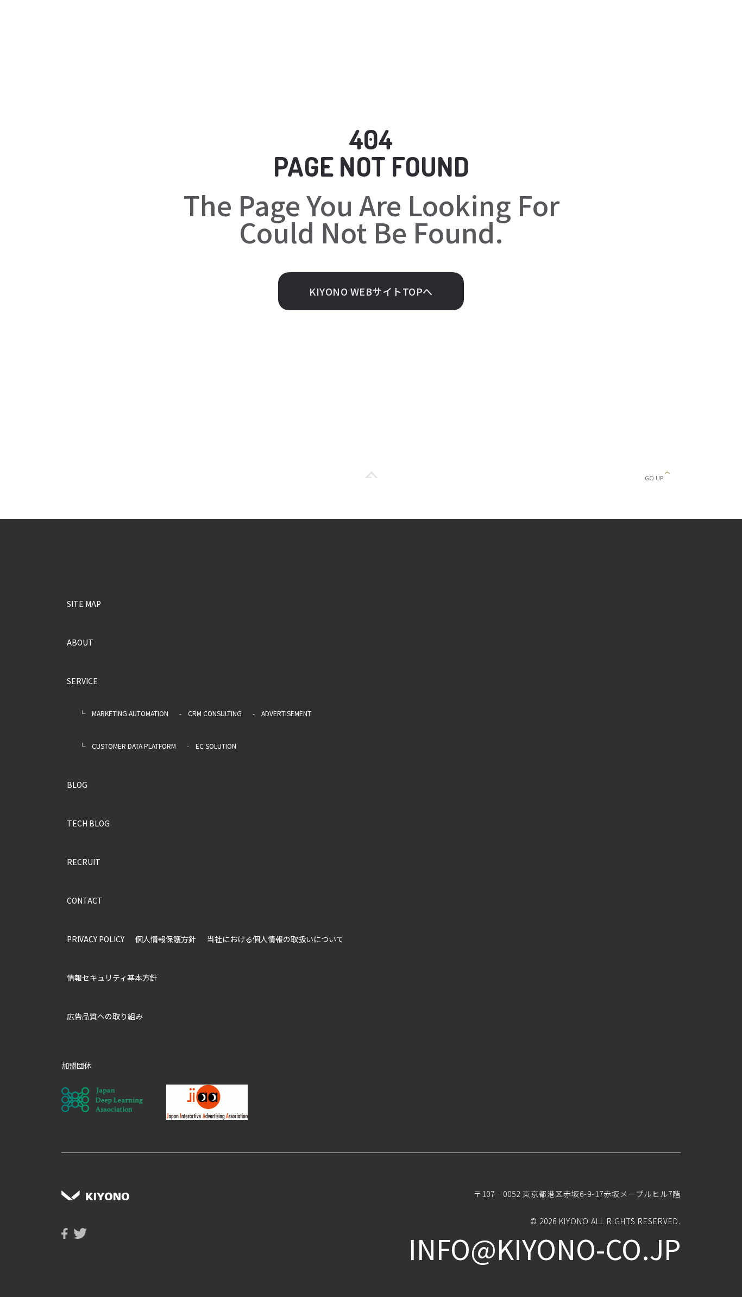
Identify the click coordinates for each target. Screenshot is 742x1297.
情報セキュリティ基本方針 (112, 977)
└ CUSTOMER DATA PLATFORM (124, 745)
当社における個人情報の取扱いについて (275, 938)
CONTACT (85, 900)
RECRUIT (83, 861)
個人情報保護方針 (165, 938)
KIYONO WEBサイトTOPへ (371, 291)
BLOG (77, 784)
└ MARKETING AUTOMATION (120, 713)
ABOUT (80, 642)
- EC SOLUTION (211, 745)
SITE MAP (84, 603)
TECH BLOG (88, 823)
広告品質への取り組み (105, 1016)
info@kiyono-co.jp (544, 1248)
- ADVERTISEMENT (282, 713)
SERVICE (82, 680)
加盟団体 (76, 1065)
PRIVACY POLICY (95, 938)
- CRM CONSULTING (210, 713)
